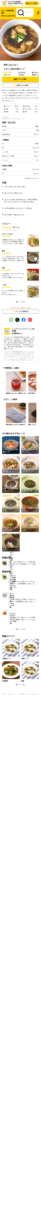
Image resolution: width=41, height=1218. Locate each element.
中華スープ (34, 694)
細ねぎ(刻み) (6, 134)
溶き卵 (4, 126)
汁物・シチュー (12, 694)
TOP (3, 694)
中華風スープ (24, 694)
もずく (4, 130)
